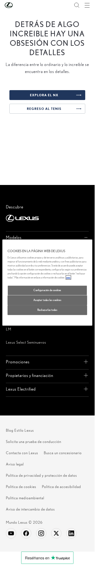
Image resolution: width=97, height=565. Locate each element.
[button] (18, 5)
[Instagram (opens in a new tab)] (41, 533)
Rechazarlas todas (47, 309)
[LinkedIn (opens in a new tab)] (71, 533)
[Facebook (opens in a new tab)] (26, 533)
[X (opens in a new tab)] (56, 533)
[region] (47, 282)
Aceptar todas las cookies (47, 300)
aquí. (68, 277)
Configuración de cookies (47, 290)
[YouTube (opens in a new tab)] (11, 533)
